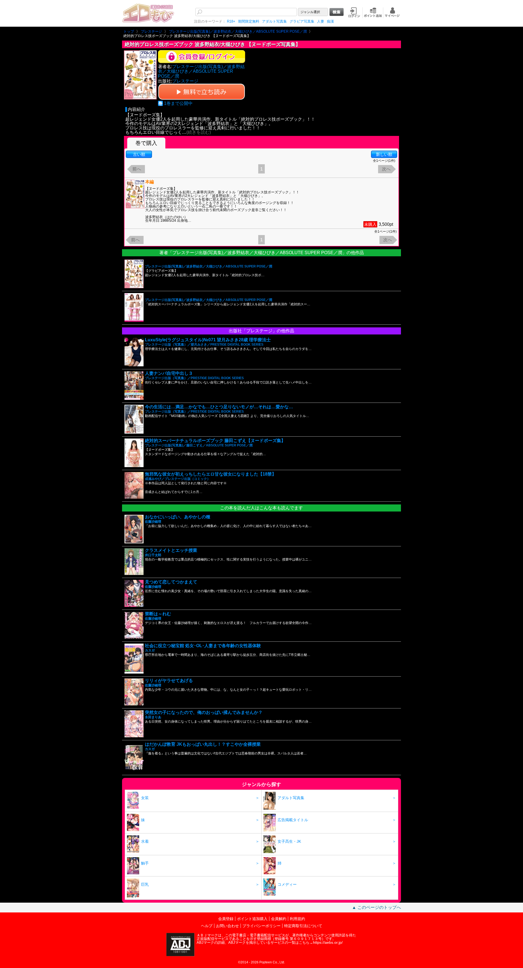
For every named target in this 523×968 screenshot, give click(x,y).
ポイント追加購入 (252, 919)
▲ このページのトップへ (376, 907)
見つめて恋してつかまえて (171, 582)
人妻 (320, 21)
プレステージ (185, 81)
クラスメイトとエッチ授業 (171, 550)
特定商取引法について (303, 926)
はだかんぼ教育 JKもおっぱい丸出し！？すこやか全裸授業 (203, 744)
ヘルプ (206, 926)
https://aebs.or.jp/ (328, 942)
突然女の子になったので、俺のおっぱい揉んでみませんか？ (204, 712)
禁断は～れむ (158, 613)
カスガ (150, 650)
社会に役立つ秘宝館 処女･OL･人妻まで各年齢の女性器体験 (203, 645)
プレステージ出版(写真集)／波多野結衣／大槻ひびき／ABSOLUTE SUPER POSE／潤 (201, 71)
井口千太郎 (153, 555)
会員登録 (225, 919)
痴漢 (330, 21)
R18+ (231, 21)
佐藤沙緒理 (153, 521)
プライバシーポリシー (261, 926)
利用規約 (297, 919)
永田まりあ (153, 717)
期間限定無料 (248, 21)
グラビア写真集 (302, 21)
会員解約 (278, 919)
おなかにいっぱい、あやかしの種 (177, 517)
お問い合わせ (227, 926)
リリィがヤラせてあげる (169, 680)
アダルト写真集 (274, 21)
